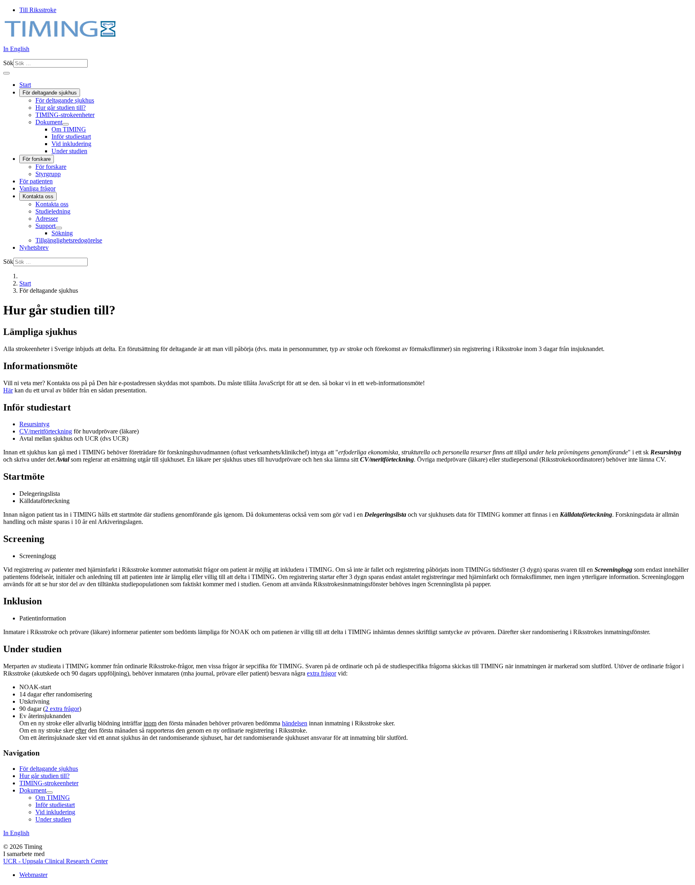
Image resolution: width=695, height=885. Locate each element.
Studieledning (52, 211)
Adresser (46, 218)
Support (45, 225)
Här (8, 390)
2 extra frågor (62, 708)
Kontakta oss (38, 196)
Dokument (48, 122)
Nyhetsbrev (34, 247)
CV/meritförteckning (45, 431)
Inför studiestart (71, 136)
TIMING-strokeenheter (65, 114)
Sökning (62, 233)
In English (16, 48)
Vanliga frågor (37, 188)
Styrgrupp (48, 173)
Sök (8, 63)
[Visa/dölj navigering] (6, 73)
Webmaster (33, 874)
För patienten (36, 181)
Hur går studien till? (60, 107)
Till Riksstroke (37, 9)
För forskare (37, 159)
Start (25, 84)
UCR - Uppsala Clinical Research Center (55, 861)
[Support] (59, 228)
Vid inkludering (71, 143)
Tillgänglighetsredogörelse (68, 240)
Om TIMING (68, 129)
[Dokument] (65, 124)
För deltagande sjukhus (50, 93)
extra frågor (321, 673)
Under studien (69, 151)
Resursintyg (34, 424)
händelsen (294, 723)
